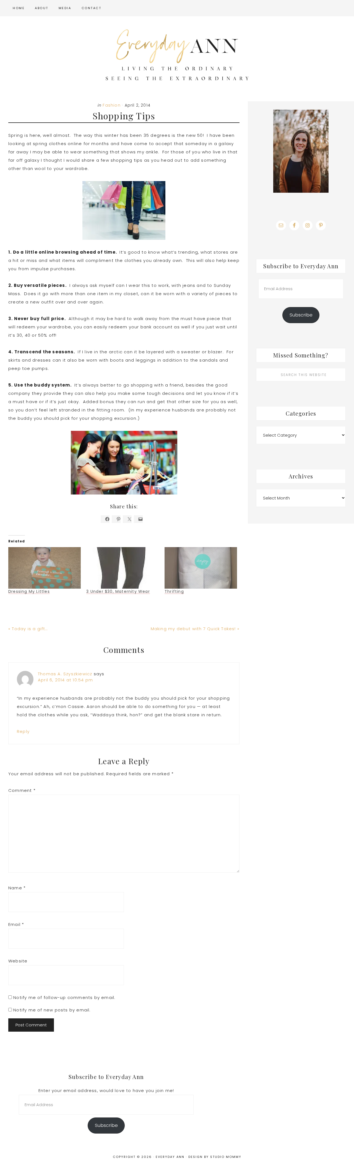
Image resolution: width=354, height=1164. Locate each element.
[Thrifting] (201, 568)
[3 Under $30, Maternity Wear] (122, 568)
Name (17, 888)
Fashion (111, 105)
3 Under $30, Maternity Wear (118, 591)
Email (16, 924)
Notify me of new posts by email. (51, 1010)
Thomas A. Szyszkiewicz (65, 674)
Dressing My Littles (29, 591)
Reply (23, 731)
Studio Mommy (225, 1157)
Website (17, 961)
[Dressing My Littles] (44, 568)
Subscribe (301, 314)
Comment (22, 790)
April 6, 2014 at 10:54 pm (65, 680)
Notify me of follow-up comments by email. (64, 997)
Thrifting (174, 591)
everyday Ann (177, 55)
